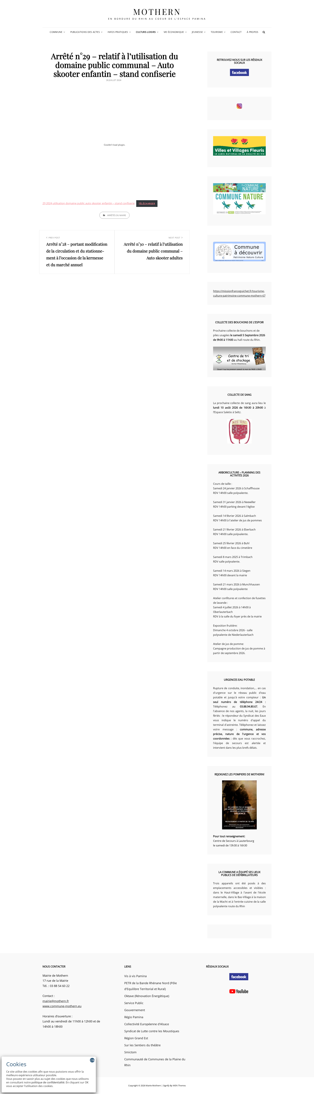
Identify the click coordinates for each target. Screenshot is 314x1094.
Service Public (133, 1003)
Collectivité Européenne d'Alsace (146, 1024)
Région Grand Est (136, 1038)
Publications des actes (85, 32)
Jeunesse (197, 32)
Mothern (157, 11)
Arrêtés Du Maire (116, 215)
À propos (252, 32)
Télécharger (147, 203)
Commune (56, 32)
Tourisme (217, 32)
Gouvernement (134, 1010)
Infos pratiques (118, 32)
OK (93, 1060)
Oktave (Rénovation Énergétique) (146, 996)
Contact (236, 32)
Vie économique (174, 32)
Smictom (130, 1052)
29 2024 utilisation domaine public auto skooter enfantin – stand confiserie (89, 203)
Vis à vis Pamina (135, 976)
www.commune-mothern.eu (62, 1006)
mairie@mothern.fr (56, 1001)
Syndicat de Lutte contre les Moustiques (151, 1031)
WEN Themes (179, 1085)
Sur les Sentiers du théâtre (142, 1045)
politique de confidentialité (47, 1082)
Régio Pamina (133, 1017)
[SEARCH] (264, 32)
